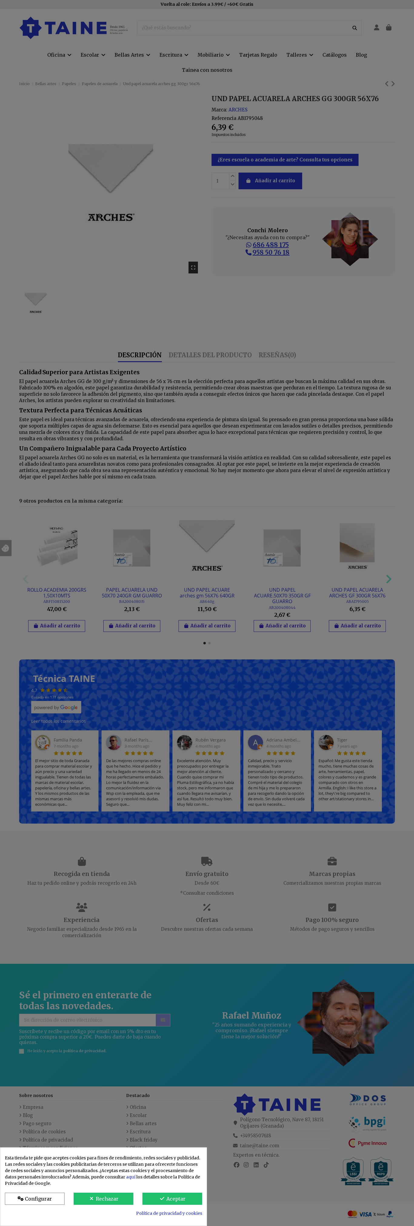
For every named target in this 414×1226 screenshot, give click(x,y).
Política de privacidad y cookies (169, 1213)
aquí (130, 1177)
